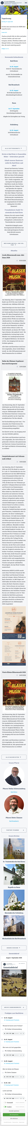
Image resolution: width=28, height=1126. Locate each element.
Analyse (9, 1107)
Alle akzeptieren (14, 1114)
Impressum (21, 1122)
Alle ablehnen (14, 1118)
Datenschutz (15, 1122)
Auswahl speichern (14, 1111)
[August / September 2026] (14, 979)
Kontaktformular (7, 1122)
